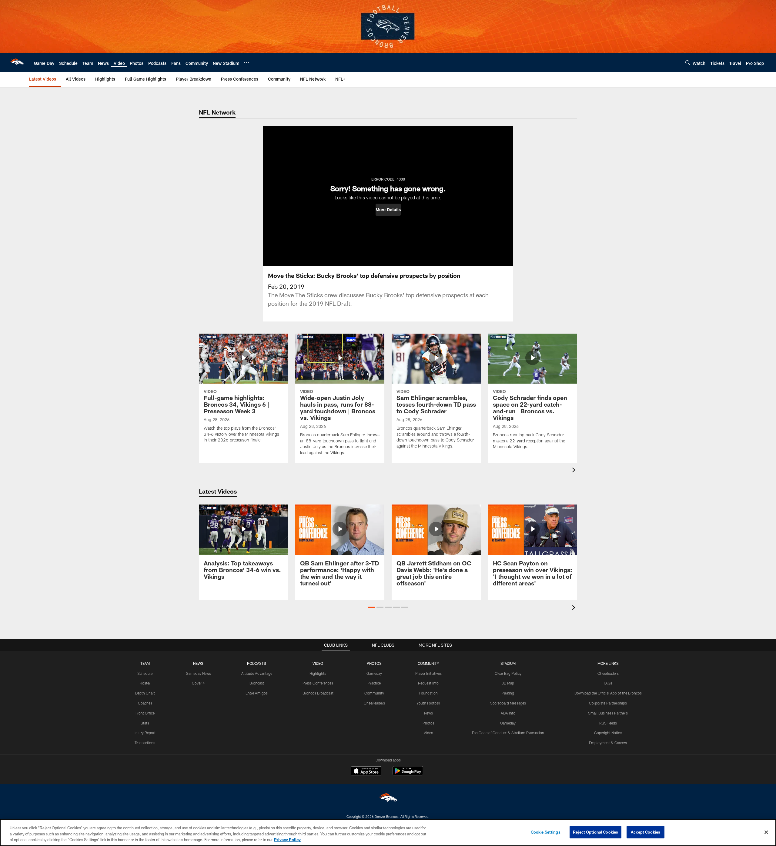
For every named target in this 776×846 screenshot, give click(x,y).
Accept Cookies (645, 831)
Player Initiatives (428, 673)
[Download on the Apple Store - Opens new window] (366, 771)
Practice (374, 683)
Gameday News (198, 673)
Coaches (145, 703)
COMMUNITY (428, 663)
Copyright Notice (608, 733)
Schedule (144, 673)
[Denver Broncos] (388, 799)
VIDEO (318, 663)
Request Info (428, 683)
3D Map (508, 683)
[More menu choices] (246, 62)
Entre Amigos (257, 693)
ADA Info (508, 713)
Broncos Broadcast (318, 693)
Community (374, 693)
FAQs (608, 683)
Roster (145, 683)
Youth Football (428, 703)
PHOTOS (374, 663)
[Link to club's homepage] (17, 62)
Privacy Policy (287, 839)
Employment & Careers (608, 743)
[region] (388, 832)
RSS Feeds (608, 723)
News (428, 713)
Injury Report (145, 733)
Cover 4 (198, 683)
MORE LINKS (608, 663)
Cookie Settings (545, 831)
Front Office (145, 713)
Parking (508, 693)
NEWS (198, 663)
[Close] (766, 832)
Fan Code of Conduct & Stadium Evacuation (508, 733)
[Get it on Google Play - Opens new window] (408, 773)
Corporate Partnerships (608, 703)
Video (428, 733)
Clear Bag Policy (508, 673)
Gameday (374, 673)
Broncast (256, 683)
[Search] (687, 62)
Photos (428, 723)
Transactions (145, 743)
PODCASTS (256, 663)
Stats (145, 723)
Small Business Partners (608, 713)
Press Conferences (318, 683)
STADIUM (508, 663)
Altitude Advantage (256, 673)
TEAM (145, 663)
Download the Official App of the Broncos (608, 693)
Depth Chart (145, 693)
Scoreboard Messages (508, 703)
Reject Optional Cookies (595, 831)
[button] (388, 210)
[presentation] (574, 471)
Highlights (317, 673)
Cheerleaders (374, 703)
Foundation (428, 693)
